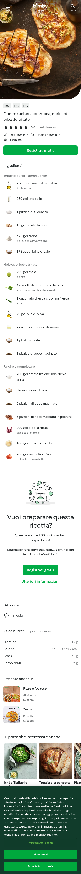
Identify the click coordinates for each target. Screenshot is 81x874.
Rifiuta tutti (40, 854)
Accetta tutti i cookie (41, 866)
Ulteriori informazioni (40, 581)
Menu (8, 10)
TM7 (7, 105)
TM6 (16, 105)
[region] (40, 830)
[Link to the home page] (40, 7)
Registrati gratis (40, 150)
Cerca (73, 10)
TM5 (25, 105)
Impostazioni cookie (40, 842)
